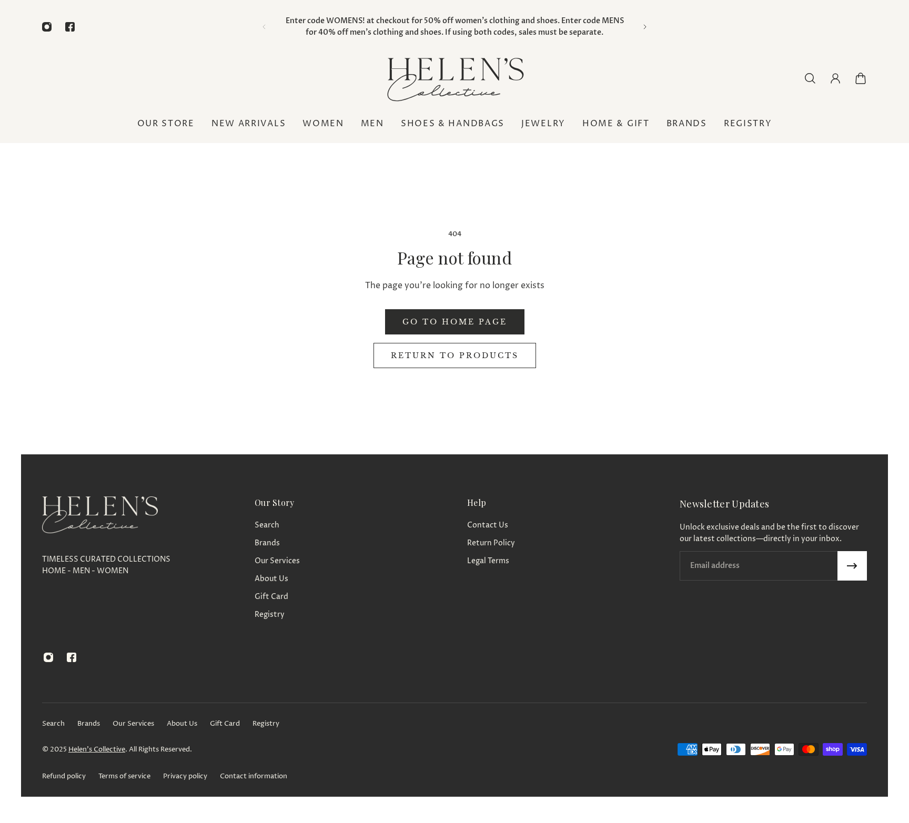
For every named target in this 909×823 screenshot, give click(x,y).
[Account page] (835, 78)
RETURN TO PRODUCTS (455, 355)
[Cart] (860, 78)
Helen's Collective (96, 749)
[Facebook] (70, 26)
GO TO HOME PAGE (454, 322)
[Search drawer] (810, 78)
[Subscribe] (852, 566)
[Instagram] (46, 26)
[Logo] (454, 78)
